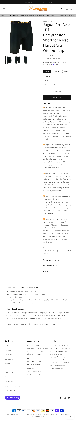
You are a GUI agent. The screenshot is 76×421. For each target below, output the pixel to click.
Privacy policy (45, 414)
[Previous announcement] (4, 2)
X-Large (47, 76)
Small (47, 71)
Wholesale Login (10, 390)
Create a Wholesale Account (14, 386)
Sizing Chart (9, 359)
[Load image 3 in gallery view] (25, 60)
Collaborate (9, 381)
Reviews (7, 363)
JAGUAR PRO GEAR (15, 414)
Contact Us (8, 354)
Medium (56, 71)
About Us (8, 350)
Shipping (45, 58)
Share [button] (47, 271)
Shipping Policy (10, 368)
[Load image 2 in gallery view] (17, 60)
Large (66, 71)
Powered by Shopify (25, 414)
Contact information (39, 416)
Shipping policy (65, 414)
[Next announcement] (72, 2)
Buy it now (57, 97)
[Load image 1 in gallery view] (9, 60)
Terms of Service (10, 372)
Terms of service (55, 414)
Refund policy (9, 377)
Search (7, 345)
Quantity (45, 80)
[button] (4, 8)
